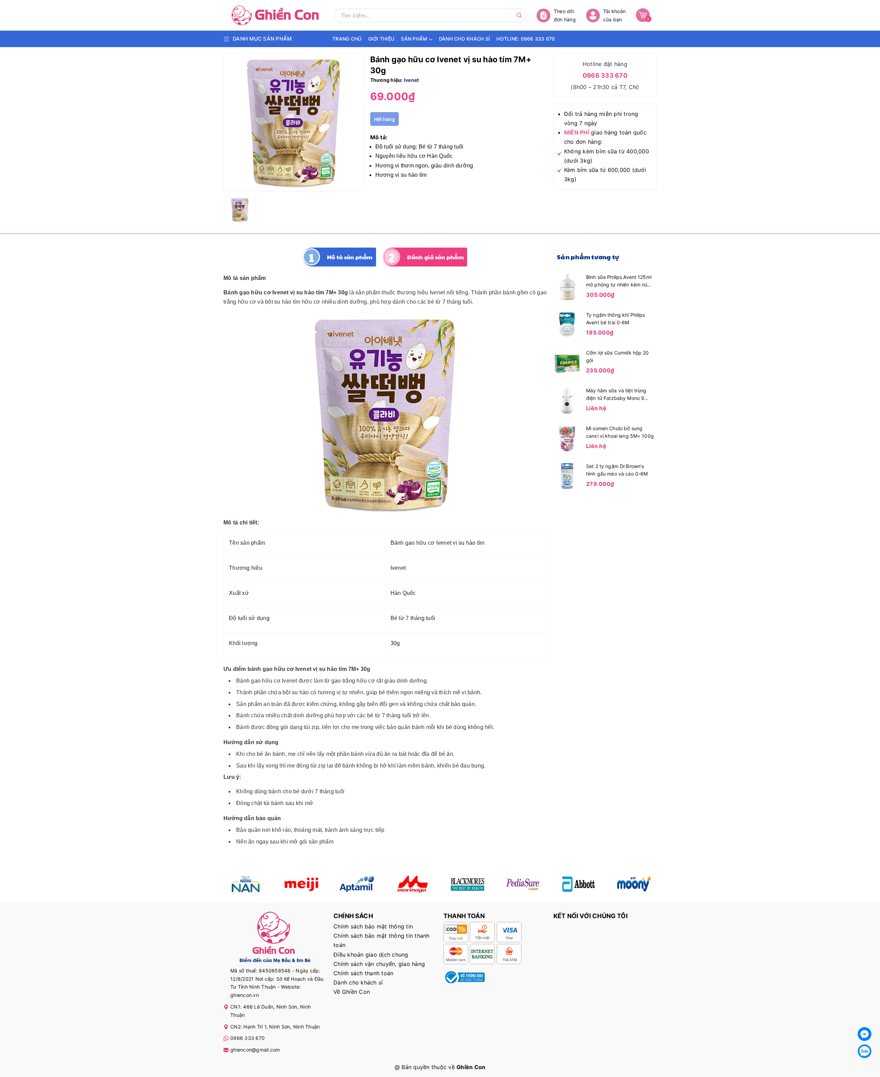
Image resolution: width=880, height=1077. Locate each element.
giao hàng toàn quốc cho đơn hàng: (605, 137)
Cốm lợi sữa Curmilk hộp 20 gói (617, 356)
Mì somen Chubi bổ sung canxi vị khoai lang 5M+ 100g (620, 432)
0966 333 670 (605, 75)
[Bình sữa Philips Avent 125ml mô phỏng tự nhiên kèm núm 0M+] (567, 286)
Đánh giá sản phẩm (435, 257)
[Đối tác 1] (245, 884)
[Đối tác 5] (412, 884)
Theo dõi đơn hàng (565, 15)
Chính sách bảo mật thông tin (373, 926)
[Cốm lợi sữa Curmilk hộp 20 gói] (567, 362)
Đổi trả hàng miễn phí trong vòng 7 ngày (601, 118)
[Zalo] (864, 1051)
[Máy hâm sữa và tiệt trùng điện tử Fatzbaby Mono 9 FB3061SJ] (567, 399)
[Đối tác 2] (301, 884)
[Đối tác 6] (523, 884)
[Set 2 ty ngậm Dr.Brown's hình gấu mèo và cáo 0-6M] (567, 475)
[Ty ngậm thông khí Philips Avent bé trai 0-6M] (567, 324)
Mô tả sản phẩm (350, 257)
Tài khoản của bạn (614, 15)
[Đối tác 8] (634, 884)
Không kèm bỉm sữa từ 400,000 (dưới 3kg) (606, 156)
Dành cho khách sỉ (358, 982)
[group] (293, 122)
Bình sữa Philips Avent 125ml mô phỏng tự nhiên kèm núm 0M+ (619, 281)
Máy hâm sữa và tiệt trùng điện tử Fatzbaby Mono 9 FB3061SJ (616, 395)
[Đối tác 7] (578, 884)
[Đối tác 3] (357, 884)
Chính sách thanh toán (363, 973)
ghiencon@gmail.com (255, 1050)
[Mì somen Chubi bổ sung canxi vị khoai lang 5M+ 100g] (567, 437)
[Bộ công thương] (464, 976)
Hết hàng (384, 119)
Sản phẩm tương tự (588, 256)
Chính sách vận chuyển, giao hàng (379, 963)
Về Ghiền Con (351, 991)
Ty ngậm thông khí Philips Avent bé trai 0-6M (615, 318)
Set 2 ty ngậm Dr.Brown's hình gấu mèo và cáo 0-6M (617, 470)
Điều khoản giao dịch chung (370, 954)
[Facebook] (864, 1034)
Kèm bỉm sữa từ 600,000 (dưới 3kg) (605, 174)
